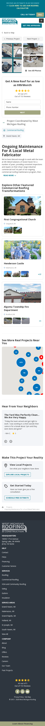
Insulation (6, 598)
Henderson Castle (14, 263)
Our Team (6, 666)
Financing (6, 561)
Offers (4, 652)
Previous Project (13, 39)
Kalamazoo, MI (8, 611)
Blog (4, 647)
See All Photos (34, 70)
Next (22, 112)
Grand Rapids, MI (9, 616)
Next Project (32, 39)
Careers (5, 661)
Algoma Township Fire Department (16, 308)
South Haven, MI (8, 629)
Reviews (5, 656)
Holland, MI (6, 620)
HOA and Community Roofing (14, 584)
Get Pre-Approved (31, 25)
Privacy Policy (19, 697)
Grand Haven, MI (9, 607)
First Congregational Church (20, 219)
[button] (41, 357)
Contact (5, 552)
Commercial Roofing (10, 579)
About (4, 643)
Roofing (5, 575)
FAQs (4, 557)
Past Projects (7, 670)
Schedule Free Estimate (17, 498)
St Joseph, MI (7, 625)
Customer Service (9, 566)
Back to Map (9, 32)
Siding (4, 588)
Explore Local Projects (17, 474)
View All (5, 634)
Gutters (5, 593)
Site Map (28, 697)
